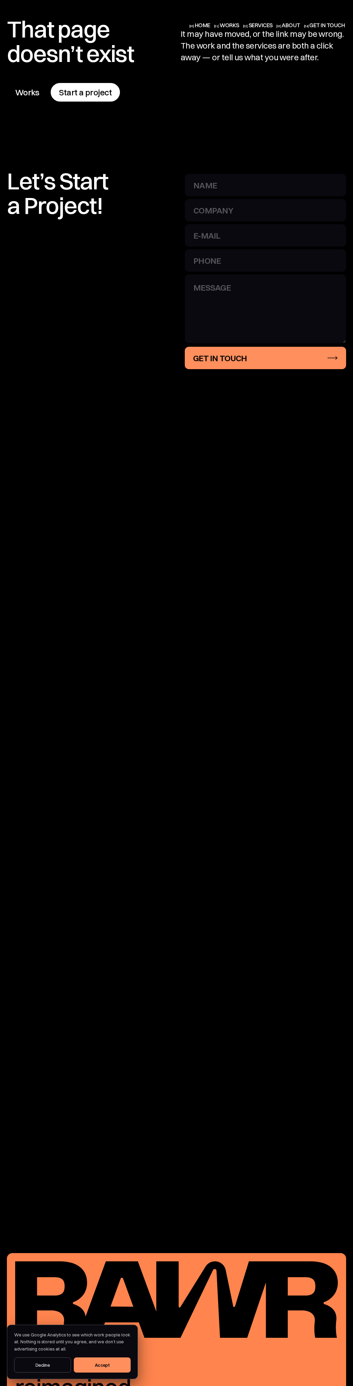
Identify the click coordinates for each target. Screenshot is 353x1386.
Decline (43, 1365)
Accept (102, 1365)
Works (27, 92)
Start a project (85, 92)
